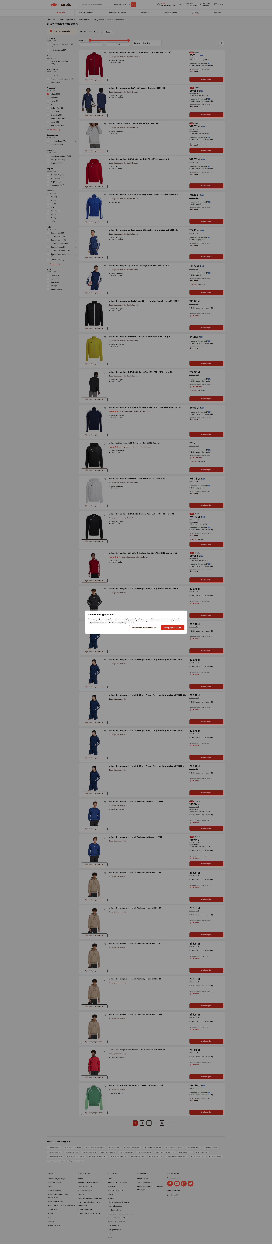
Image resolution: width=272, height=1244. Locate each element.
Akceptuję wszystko (172, 627)
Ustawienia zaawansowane (144, 627)
